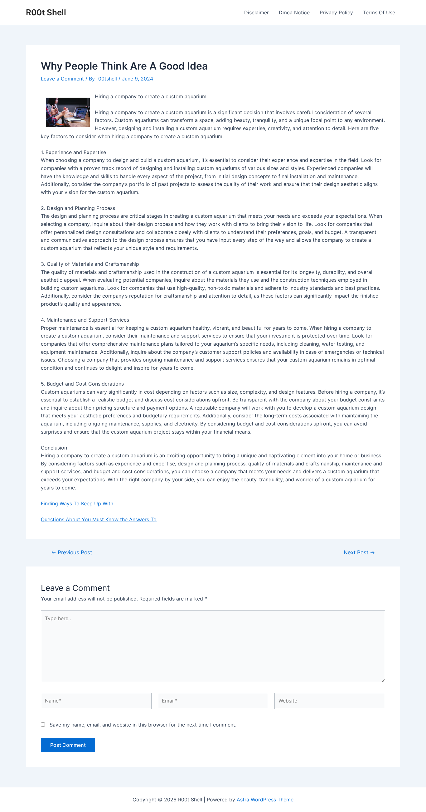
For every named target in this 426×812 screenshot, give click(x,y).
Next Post (359, 552)
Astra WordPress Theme (265, 799)
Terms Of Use (379, 12)
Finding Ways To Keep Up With (77, 503)
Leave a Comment (62, 78)
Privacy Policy (336, 12)
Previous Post (71, 552)
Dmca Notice (294, 12)
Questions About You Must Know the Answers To (99, 519)
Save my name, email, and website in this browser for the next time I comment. (143, 725)
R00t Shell (46, 12)
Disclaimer (256, 12)
